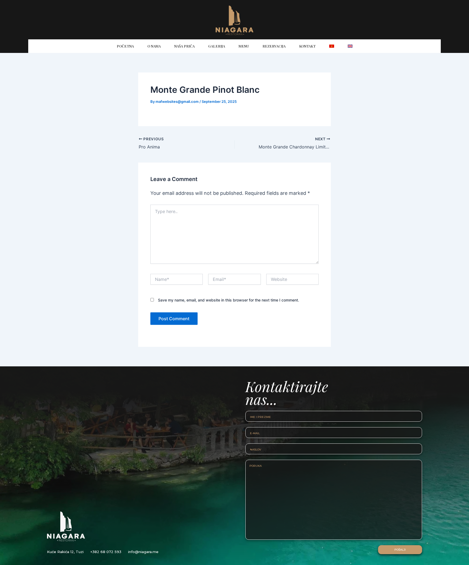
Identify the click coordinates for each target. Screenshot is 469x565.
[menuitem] (331, 46)
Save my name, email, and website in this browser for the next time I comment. (228, 300)
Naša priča (184, 46)
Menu (244, 46)
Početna (125, 46)
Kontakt (307, 46)
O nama (154, 46)
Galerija (216, 46)
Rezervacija (274, 46)
